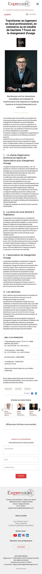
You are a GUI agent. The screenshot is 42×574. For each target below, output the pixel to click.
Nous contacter (21, 523)
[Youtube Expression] (15, 535)
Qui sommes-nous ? (21, 521)
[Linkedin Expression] (27, 535)
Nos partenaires (21, 568)
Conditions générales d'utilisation (21, 525)
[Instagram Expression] (23, 535)
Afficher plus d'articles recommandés (21, 424)
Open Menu (38, 4)
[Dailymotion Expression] (20, 535)
